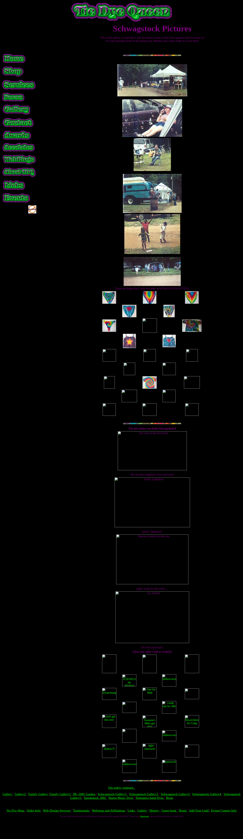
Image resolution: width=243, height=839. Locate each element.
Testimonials (81, 810)
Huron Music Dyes (121, 798)
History (154, 810)
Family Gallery (38, 794)
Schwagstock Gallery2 (144, 794)
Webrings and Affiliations (109, 810)
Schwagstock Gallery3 (176, 794)
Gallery (7, 794)
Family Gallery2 (60, 794)
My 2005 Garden (84, 794)
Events (215, 810)
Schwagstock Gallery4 (207, 794)
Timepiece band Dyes (150, 798)
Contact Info (228, 810)
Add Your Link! (199, 810)
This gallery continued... (121, 787)
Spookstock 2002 (95, 798)
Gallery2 (21, 794)
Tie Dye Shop (15, 810)
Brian (169, 798)
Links (132, 810)
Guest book (169, 810)
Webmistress (144, 816)
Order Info (34, 810)
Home (183, 810)
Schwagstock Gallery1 (113, 794)
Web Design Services (57, 810)
